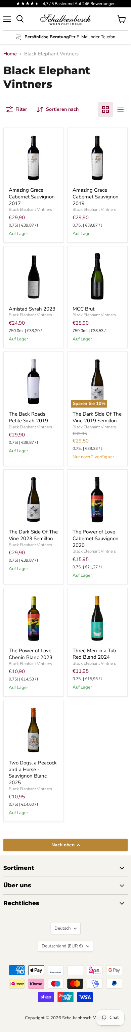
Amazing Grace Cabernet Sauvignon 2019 (96, 196)
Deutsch (62, 928)
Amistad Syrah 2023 (32, 309)
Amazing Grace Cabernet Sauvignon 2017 (32, 196)
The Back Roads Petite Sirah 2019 (30, 417)
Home (10, 54)
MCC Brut (83, 309)
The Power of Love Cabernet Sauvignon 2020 (96, 538)
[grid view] (105, 109)
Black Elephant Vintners (30, 209)
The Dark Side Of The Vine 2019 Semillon (97, 417)
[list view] (120, 109)
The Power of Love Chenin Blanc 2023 (30, 654)
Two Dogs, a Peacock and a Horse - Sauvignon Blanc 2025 (33, 772)
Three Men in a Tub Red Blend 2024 (94, 654)
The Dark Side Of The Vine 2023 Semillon (33, 535)
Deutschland (62, 946)
